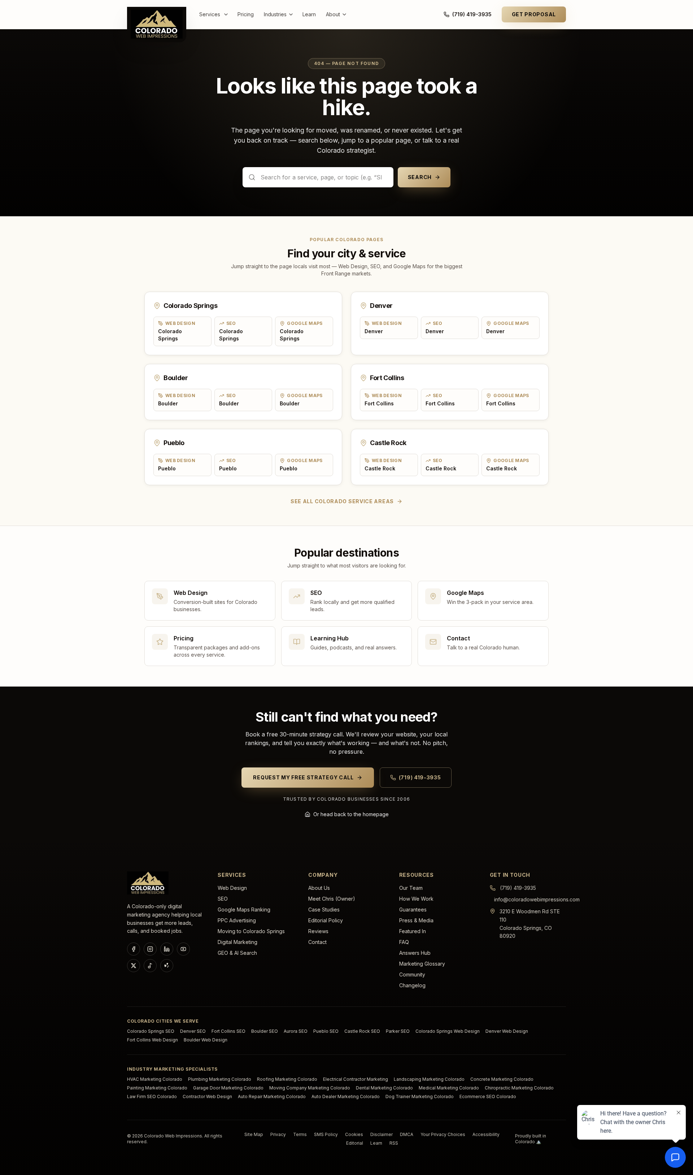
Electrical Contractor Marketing (355, 1079)
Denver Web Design (506, 1031)
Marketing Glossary (422, 964)
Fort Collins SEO (228, 1031)
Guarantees (413, 909)
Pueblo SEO (326, 1031)
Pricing (245, 14)
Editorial (354, 1143)
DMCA (406, 1134)
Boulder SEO (264, 1031)
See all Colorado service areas (342, 501)
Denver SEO (193, 1031)
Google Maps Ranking (244, 909)
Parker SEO (398, 1031)
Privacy (278, 1134)
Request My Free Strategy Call (303, 777)
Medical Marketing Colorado (449, 1088)
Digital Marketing (237, 942)
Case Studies (324, 909)
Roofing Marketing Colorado (287, 1079)
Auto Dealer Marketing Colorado (345, 1096)
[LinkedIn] (166, 949)
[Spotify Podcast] (150, 965)
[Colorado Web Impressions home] (148, 883)
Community (412, 974)
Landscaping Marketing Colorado (429, 1079)
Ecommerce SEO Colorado (487, 1096)
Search (420, 177)
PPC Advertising (237, 920)
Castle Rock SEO (362, 1031)
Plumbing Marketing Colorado (219, 1079)
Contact (317, 942)
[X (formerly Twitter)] (133, 965)
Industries (275, 14)
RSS (393, 1143)
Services (209, 14)
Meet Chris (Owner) (331, 899)
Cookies (354, 1134)
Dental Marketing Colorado (384, 1088)
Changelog (412, 985)
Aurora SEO (296, 1031)
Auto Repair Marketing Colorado (272, 1096)
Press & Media (416, 920)
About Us (319, 888)
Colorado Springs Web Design (447, 1031)
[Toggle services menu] (227, 14)
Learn (309, 14)
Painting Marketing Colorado (157, 1088)
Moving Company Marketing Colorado (309, 1088)
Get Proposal (534, 14)
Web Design (232, 888)
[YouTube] (183, 949)
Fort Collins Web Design (152, 1040)
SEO (223, 899)
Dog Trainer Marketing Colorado (419, 1096)
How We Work (416, 899)
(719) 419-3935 (472, 14)
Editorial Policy (325, 920)
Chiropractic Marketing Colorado (519, 1088)
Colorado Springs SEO (150, 1031)
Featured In (412, 931)
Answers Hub (415, 953)
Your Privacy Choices (442, 1134)
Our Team (411, 888)
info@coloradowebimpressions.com (537, 899)
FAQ (404, 942)
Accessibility (486, 1134)
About (333, 14)
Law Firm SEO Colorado (152, 1096)
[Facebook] (133, 949)
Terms (300, 1134)
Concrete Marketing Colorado (501, 1079)
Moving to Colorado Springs (251, 931)
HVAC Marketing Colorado (154, 1079)
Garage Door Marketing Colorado (228, 1088)
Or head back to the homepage (351, 814)
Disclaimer (381, 1134)
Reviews (318, 931)
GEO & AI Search (237, 953)
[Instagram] (150, 949)
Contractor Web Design (207, 1096)
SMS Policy (326, 1134)
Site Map (253, 1134)
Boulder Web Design (205, 1040)
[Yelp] (166, 965)
